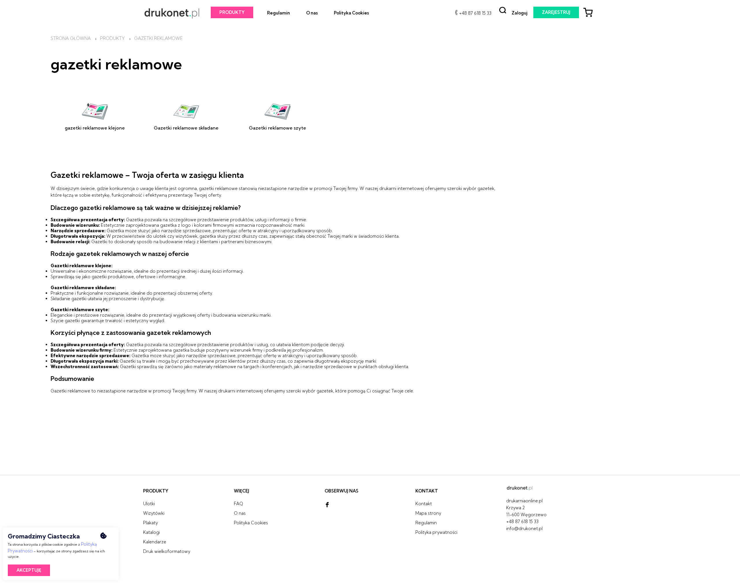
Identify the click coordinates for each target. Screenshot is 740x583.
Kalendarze (154, 542)
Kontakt (423, 503)
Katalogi (151, 532)
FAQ (238, 503)
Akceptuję (28, 570)
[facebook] (327, 505)
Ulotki (149, 503)
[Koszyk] (590, 13)
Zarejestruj (556, 12)
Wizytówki (153, 513)
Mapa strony (428, 513)
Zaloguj (520, 13)
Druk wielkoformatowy (166, 551)
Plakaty (150, 522)
